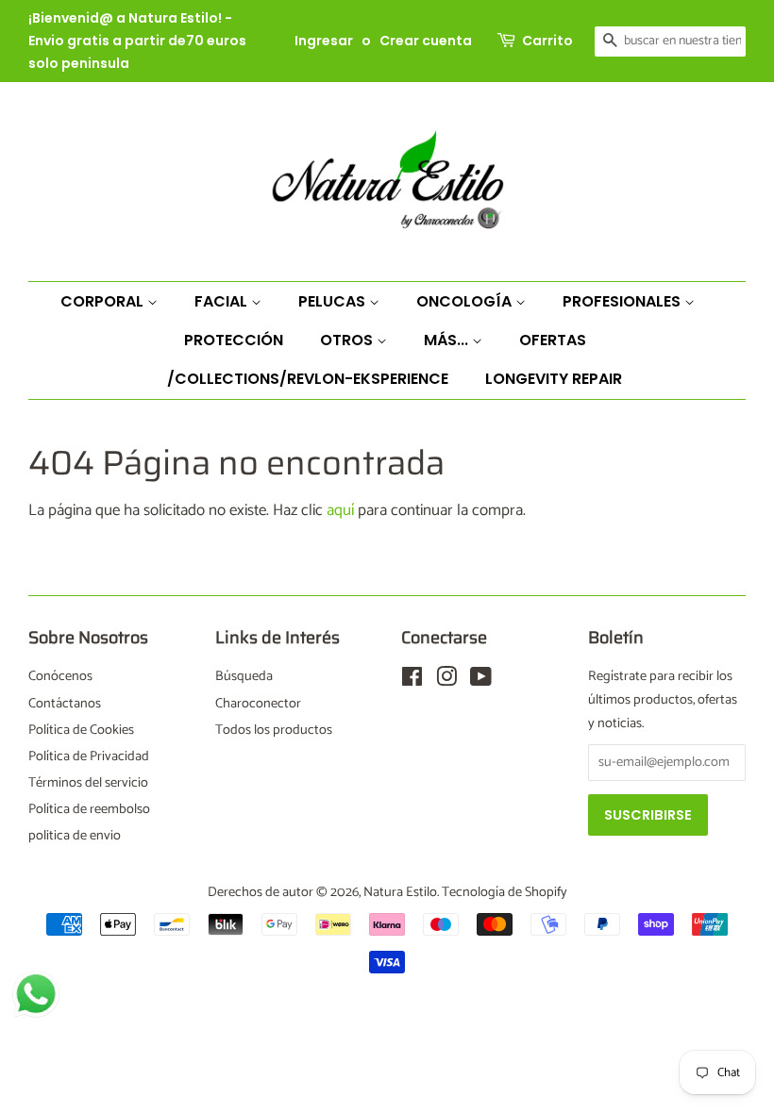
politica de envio (74, 835)
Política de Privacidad (88, 756)
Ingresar (323, 40)
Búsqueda (244, 676)
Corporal (103, 301)
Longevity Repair (553, 379)
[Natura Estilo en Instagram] (446, 681)
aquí (340, 510)
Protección (233, 340)
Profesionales (623, 301)
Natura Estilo (400, 892)
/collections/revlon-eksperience (307, 379)
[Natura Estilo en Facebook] (412, 681)
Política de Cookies (81, 730)
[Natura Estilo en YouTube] (481, 681)
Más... (448, 340)
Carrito (547, 40)
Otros (348, 340)
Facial (222, 301)
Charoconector (258, 703)
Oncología (465, 301)
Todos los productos (273, 730)
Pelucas (333, 301)
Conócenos (60, 676)
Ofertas (552, 340)
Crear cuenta (425, 40)
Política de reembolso (89, 809)
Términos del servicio (88, 783)
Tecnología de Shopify (504, 892)
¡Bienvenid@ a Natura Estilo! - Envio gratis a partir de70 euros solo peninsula (137, 40)
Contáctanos (64, 703)
